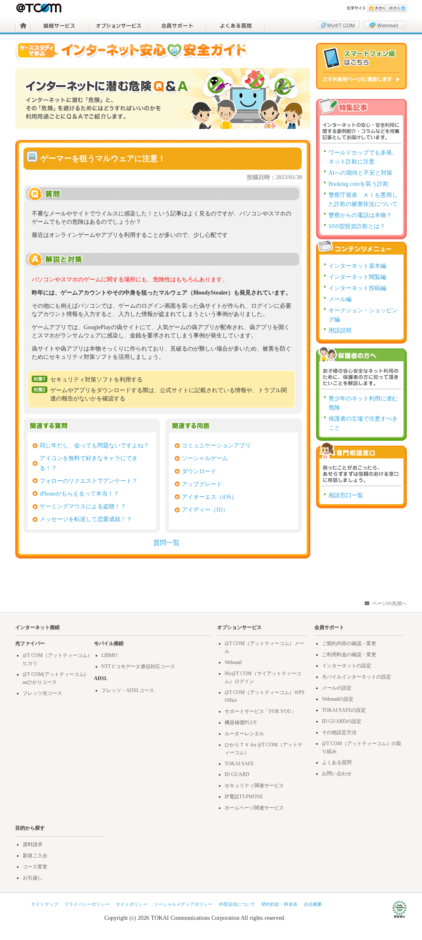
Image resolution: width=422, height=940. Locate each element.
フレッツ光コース (42, 693)
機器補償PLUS (241, 722)
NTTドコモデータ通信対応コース (138, 666)
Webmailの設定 (338, 699)
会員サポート (177, 26)
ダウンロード (199, 471)
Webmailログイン (385, 25)
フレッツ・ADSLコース (127, 690)
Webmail (233, 662)
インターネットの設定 (346, 666)
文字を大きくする (377, 8)
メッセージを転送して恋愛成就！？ (86, 519)
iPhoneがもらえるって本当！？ (79, 493)
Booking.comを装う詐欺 (358, 184)
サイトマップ (44, 904)
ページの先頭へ (389, 603)
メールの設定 (337, 688)
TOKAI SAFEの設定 (344, 710)
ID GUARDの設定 (341, 721)
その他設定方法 (339, 732)
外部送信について (237, 904)
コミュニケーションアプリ (216, 445)
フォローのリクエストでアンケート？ (89, 480)
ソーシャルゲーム (205, 458)
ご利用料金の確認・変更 (349, 654)
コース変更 (35, 867)
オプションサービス (119, 26)
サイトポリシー (132, 904)
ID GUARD (237, 774)
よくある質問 (236, 26)
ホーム (23, 26)
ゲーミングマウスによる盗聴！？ (83, 506)
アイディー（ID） (205, 509)
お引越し (32, 878)
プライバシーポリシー (87, 904)
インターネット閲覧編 (357, 277)
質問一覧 (166, 542)
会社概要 (313, 904)
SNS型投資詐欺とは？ (356, 226)
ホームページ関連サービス (254, 808)
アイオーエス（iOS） (209, 496)
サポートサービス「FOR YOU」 (260, 711)
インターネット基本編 (357, 266)
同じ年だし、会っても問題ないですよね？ (94, 445)
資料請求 (32, 844)
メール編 (340, 299)
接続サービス (60, 26)
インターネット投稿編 (357, 288)
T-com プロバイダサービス (39, 7)
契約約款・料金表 (279, 904)
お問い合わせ (337, 773)
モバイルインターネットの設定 (356, 677)
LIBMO (109, 655)
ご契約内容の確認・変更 (349, 643)
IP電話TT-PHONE (244, 797)
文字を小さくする (397, 8)
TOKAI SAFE (239, 764)
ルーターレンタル (244, 734)
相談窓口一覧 (345, 495)
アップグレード (202, 484)
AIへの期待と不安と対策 (360, 173)
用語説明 (340, 330)
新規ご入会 (35, 855)
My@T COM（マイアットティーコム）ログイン (338, 25)
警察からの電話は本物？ (360, 215)
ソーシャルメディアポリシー (183, 904)
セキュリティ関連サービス (254, 785)
